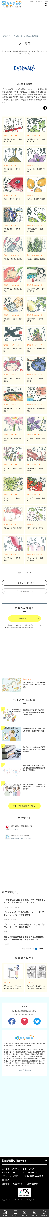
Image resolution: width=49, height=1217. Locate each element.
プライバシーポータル (28, 1172)
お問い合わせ (32, 1183)
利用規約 (5, 1180)
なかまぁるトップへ (25, 591)
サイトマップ (28, 1168)
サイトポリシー (8, 1172)
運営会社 (5, 1183)
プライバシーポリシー (11, 1176)
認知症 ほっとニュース (11, 135)
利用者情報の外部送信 (33, 1176)
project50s (7, 982)
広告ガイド (18, 1183)
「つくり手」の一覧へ (25, 583)
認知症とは (24, 618)
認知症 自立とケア (29, 679)
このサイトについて (24, 1070)
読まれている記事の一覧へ (24, 806)
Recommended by (28, 949)
